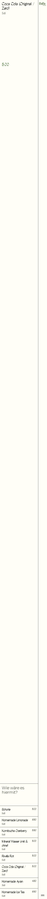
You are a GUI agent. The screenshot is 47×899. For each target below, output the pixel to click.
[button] (19, 811)
